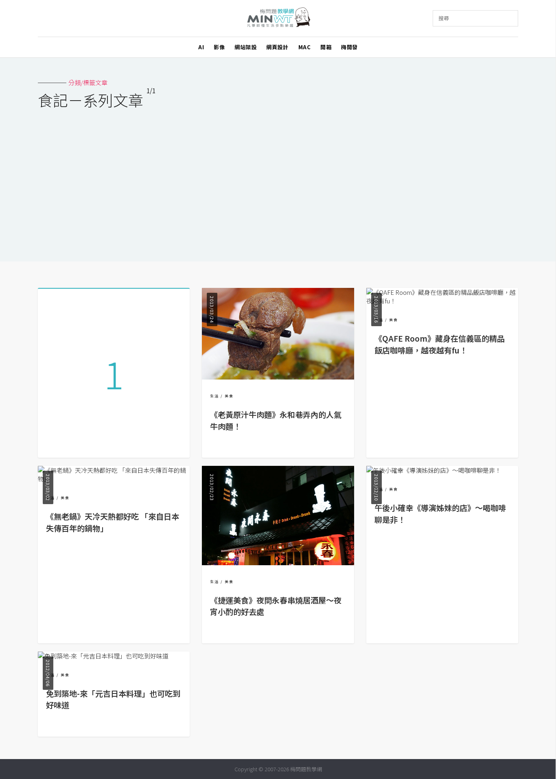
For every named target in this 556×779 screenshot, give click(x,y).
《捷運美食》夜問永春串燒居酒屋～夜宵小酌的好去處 (275, 606)
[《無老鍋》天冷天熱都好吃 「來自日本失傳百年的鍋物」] (114, 478)
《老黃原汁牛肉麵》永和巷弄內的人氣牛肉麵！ (275, 420)
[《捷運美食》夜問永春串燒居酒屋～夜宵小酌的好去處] (278, 562)
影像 (219, 47)
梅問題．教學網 (278, 18)
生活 (214, 396)
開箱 (325, 47)
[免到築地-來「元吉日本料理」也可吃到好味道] (103, 656)
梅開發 (349, 47)
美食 (229, 396)
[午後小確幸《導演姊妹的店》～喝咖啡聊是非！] (433, 470)
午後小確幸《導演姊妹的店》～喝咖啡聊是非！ (440, 513)
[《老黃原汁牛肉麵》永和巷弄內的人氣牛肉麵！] (278, 377)
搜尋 (443, 18)
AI (201, 47)
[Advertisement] (278, 180)
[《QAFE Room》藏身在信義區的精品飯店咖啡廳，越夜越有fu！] (442, 300)
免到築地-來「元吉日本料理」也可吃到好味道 (113, 699)
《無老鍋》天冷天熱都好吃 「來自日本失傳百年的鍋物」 (112, 522)
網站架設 (245, 47)
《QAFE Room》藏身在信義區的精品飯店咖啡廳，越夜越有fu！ (439, 344)
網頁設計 (277, 47)
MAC (304, 47)
